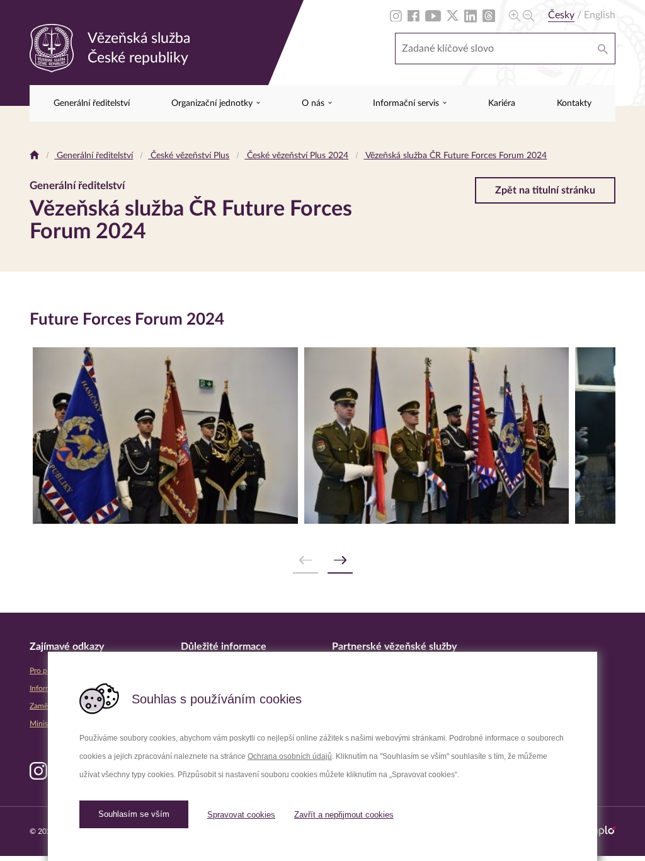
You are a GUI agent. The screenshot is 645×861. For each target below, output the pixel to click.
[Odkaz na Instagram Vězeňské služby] (396, 15)
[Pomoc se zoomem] (521, 15)
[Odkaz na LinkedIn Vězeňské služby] (470, 15)
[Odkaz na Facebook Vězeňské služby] (414, 15)
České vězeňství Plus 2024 (296, 155)
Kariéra (501, 103)
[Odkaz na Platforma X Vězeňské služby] (453, 15)
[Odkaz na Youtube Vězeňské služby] (433, 15)
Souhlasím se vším (133, 814)
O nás (314, 103)
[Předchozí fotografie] (305, 560)
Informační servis (407, 103)
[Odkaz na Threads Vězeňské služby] (488, 15)
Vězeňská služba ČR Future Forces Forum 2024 (455, 155)
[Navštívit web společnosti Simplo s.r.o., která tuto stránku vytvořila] (598, 831)
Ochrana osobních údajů (290, 756)
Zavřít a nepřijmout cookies (344, 814)
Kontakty (574, 103)
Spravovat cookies (241, 814)
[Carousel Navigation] (322, 560)
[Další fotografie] (340, 560)
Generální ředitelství (92, 103)
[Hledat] (602, 48)
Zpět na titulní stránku (545, 190)
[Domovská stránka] (34, 155)
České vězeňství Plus (188, 155)
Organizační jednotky (213, 103)
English (599, 15)
